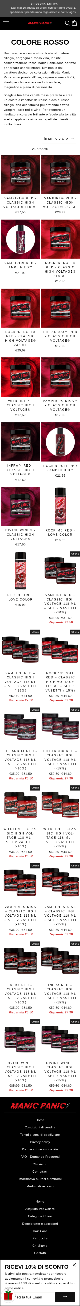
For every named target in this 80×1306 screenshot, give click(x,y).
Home (40, 1120)
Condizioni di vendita (40, 1127)
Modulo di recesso (40, 1186)
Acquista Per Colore (40, 1209)
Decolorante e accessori (40, 1223)
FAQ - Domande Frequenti (40, 1156)
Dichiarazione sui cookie (40, 1149)
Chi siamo (40, 1164)
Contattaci (39, 1171)
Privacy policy (40, 1142)
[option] (40, 8)
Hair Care (40, 1231)
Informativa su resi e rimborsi (40, 1179)
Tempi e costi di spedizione (40, 1134)
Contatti (40, 1253)
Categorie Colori (40, 1216)
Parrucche (40, 1238)
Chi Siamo (40, 1245)
